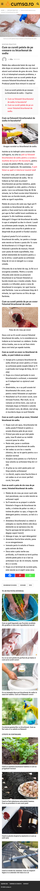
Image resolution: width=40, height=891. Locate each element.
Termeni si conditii (16, 884)
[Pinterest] (20, 575)
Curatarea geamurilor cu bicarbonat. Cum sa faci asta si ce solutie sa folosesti (18, 728)
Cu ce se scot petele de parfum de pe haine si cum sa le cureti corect (19, 659)
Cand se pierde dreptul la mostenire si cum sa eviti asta (19, 837)
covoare (23, 585)
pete (30, 585)
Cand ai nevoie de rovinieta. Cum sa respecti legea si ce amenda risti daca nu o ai (18, 872)
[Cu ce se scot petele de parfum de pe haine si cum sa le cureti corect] (20, 642)
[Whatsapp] (30, 575)
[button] (2, 4)
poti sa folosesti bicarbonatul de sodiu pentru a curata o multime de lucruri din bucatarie (19, 157)
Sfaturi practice (9, 44)
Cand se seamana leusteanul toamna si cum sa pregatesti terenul (19, 768)
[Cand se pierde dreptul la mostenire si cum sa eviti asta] (20, 820)
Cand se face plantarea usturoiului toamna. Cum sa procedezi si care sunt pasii (18, 802)
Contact (26, 884)
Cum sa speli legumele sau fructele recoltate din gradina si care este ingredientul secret (18, 624)
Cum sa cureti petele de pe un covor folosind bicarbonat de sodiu (20, 108)
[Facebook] (10, 575)
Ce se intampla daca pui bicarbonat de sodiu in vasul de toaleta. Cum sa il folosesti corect (19, 693)
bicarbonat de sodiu (10, 585)
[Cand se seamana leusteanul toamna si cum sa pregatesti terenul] (20, 751)
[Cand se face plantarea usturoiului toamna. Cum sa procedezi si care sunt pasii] (20, 785)
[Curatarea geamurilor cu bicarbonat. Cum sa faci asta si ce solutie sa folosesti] (20, 711)
